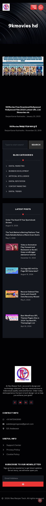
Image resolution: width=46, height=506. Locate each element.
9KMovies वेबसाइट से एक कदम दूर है (23, 126)
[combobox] (15, 144)
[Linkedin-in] (26, 402)
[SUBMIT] (23, 484)
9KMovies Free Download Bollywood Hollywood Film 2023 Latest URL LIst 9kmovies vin (23, 110)
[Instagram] (31, 402)
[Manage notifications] (40, 500)
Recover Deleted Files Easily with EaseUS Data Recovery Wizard (30, 294)
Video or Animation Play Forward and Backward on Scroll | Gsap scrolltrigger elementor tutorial (29, 250)
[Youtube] (20, 402)
